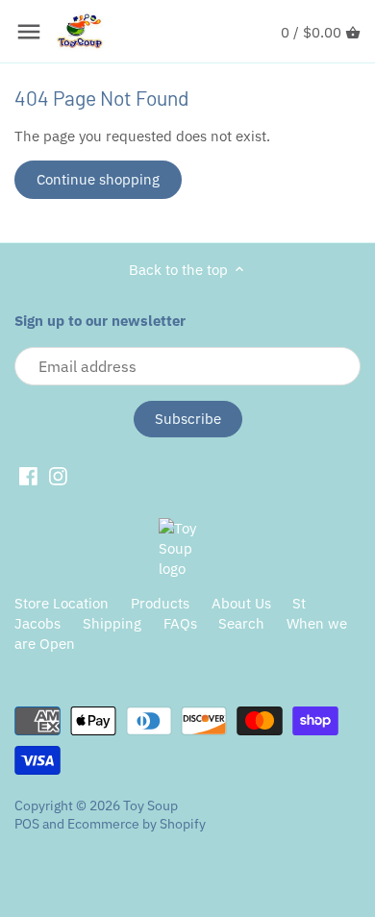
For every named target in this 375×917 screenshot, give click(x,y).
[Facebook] (28, 475)
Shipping (112, 623)
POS (26, 823)
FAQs (180, 623)
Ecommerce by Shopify (136, 823)
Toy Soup (150, 805)
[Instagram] (58, 475)
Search (241, 623)
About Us (241, 603)
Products (160, 603)
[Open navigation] (28, 31)
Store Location (61, 603)
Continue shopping (98, 179)
